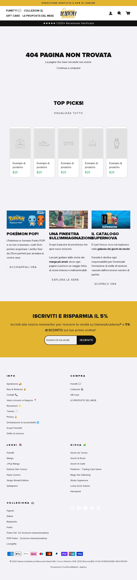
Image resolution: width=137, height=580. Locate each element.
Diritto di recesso (15, 433)
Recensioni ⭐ (14, 406)
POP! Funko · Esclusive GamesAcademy (27, 538)
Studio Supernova (79, 480)
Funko (10, 527)
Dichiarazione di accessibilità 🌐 (23, 422)
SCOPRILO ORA (105, 283)
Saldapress (12, 486)
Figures (10, 510)
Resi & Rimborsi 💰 (16, 389)
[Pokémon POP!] (26, 220)
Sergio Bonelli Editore (18, 480)
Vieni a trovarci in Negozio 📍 (22, 400)
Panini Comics (14, 475)
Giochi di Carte (77, 464)
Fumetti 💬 (13, 10)
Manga (10, 458)
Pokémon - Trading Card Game (85, 469)
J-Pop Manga (13, 464)
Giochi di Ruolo (78, 458)
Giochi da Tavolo (79, 453)
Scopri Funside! (14, 428)
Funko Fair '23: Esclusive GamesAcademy (28, 533)
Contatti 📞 (12, 395)
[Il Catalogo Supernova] (111, 220)
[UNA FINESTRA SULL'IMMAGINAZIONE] (68, 220)
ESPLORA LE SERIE (65, 279)
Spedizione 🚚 (14, 384)
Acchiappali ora (23, 267)
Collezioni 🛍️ (33, 10)
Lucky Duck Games (80, 486)
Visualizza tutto (68, 113)
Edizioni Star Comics (17, 469)
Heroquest (75, 491)
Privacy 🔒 (12, 417)
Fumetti (10, 453)
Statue (10, 516)
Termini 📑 (12, 411)
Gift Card (13, 15)
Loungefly (12, 544)
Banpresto (12, 521)
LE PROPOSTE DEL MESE (38, 15)
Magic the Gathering (80, 475)
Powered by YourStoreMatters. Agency (68, 567)
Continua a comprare (69, 68)
